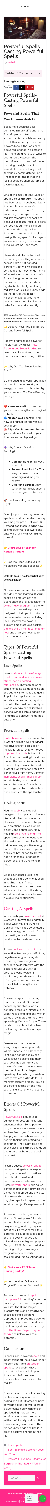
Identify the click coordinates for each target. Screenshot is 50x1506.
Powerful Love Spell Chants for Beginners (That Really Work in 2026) (25, 1463)
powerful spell (32, 916)
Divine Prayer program (17, 605)
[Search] (38, 1478)
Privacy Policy (12, 1501)
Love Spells (15, 1445)
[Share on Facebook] (16, 87)
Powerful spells (13, 1116)
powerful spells (31, 1165)
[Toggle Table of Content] (36, 73)
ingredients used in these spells (23, 776)
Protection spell (13, 738)
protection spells (17, 753)
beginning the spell (24, 949)
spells (17, 810)
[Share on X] (22, 87)
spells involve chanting (27, 833)
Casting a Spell (18, 909)
